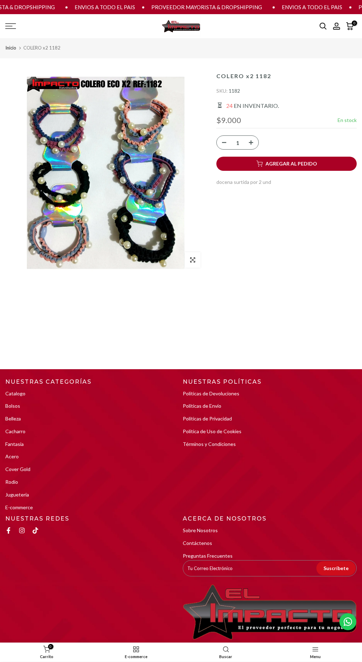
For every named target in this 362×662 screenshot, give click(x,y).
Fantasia (14, 444)
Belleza (13, 419)
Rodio (11, 482)
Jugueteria (17, 495)
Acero (12, 456)
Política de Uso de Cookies (212, 431)
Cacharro (15, 431)
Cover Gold (17, 469)
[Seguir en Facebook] (8, 530)
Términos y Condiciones (209, 444)
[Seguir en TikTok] (35, 530)
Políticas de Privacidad (207, 419)
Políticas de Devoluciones (211, 393)
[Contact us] (347, 621)
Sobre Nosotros (200, 530)
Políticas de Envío (202, 406)
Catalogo (15, 393)
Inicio (10, 48)
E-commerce (19, 507)
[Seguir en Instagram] (22, 530)
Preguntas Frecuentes (208, 556)
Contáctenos (197, 543)
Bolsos (12, 406)
